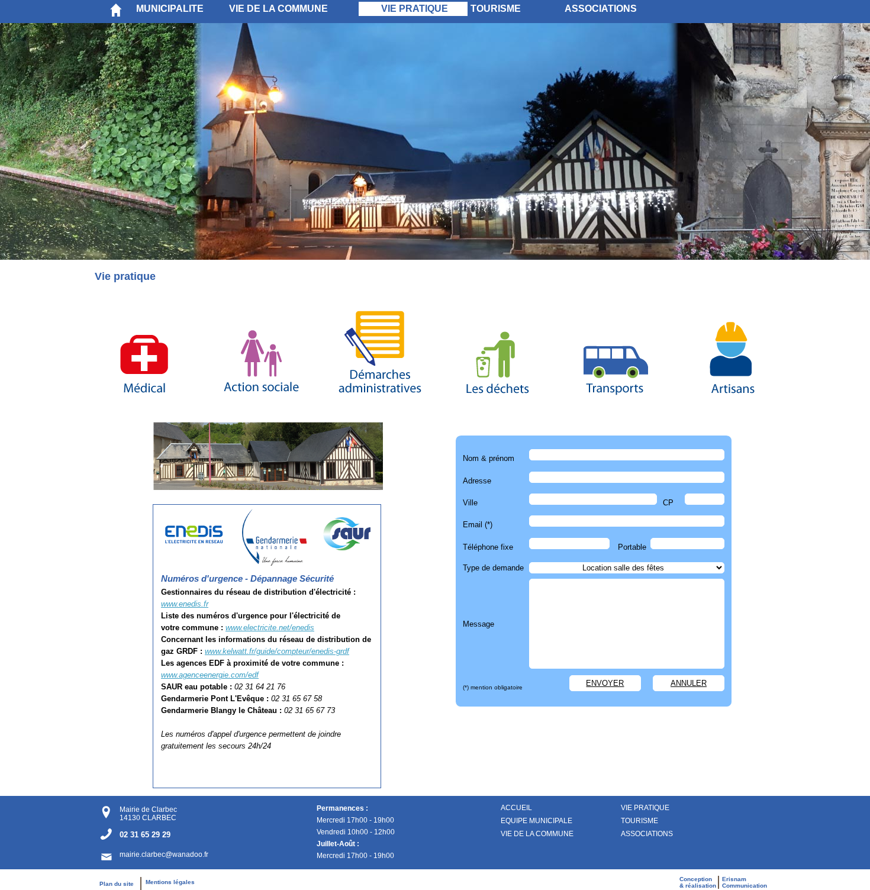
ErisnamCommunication (744, 882)
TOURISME (496, 9)
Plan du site (119, 884)
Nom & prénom (491, 458)
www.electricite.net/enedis (269, 627)
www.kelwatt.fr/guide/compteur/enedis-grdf (277, 651)
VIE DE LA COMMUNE (278, 9)
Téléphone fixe (488, 547)
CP (668, 502)
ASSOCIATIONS (601, 9)
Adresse (477, 480)
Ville (470, 502)
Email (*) (477, 524)
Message (478, 624)
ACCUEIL (516, 808)
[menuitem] (179, 9)
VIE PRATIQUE (414, 9)
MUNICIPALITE (170, 9)
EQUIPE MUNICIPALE (536, 821)
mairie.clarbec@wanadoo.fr (164, 854)
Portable (632, 547)
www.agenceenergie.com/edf (210, 674)
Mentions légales (170, 882)
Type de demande (493, 567)
